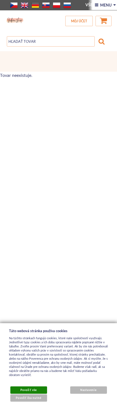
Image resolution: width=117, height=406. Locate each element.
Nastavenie (88, 390)
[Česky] (14, 5)
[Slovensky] (46, 5)
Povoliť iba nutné (29, 397)
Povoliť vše (28, 390)
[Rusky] (67, 5)
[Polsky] (56, 5)
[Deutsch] (35, 5)
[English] (24, 5)
